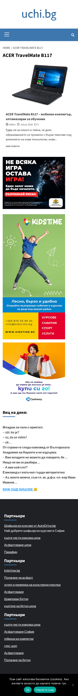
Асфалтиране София (19, 631)
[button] (7, 34)
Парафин (10, 552)
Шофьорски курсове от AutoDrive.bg (30, 525)
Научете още (45, 689)
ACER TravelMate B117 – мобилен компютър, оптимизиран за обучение (39, 116)
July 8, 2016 (26, 124)
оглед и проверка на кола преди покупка (32, 585)
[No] (73, 685)
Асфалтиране (14, 592)
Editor (12, 124)
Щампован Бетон (16, 599)
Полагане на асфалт (18, 577)
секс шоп (10, 646)
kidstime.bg (12, 570)
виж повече (13, 146)
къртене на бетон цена (20, 606)
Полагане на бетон (17, 660)
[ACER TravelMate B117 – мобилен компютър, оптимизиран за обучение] (39, 84)
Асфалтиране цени (17, 545)
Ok (28, 689)
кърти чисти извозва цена (22, 538)
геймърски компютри (18, 639)
